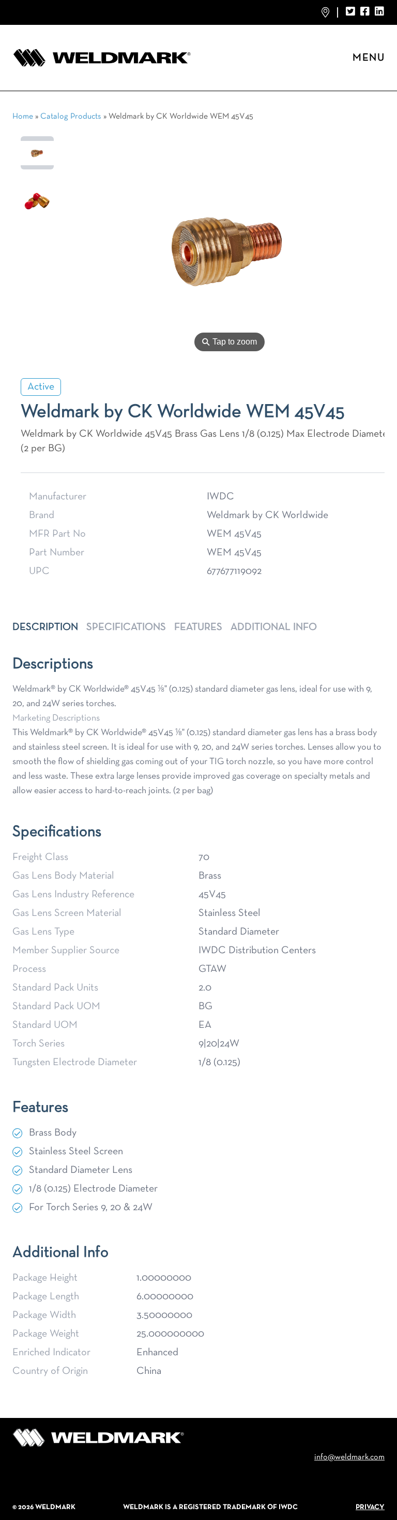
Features (198, 627)
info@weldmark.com (349, 1457)
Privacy (370, 1507)
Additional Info (274, 627)
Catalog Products (70, 116)
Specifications (126, 627)
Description (45, 627)
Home (22, 116)
